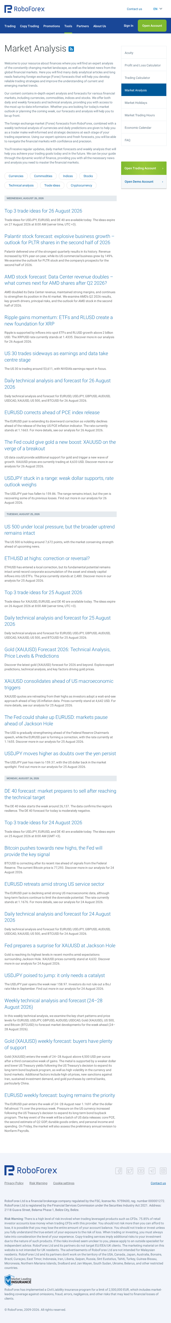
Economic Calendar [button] (138, 127)
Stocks (88, 176)
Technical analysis (21, 185)
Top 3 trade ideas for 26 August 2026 (43, 211)
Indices (68, 176)
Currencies (16, 176)
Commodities (43, 176)
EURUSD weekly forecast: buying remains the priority (59, 1095)
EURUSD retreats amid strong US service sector (54, 884)
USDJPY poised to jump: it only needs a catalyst (54, 975)
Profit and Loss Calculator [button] (143, 65)
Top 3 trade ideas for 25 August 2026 (43, 592)
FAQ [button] (127, 140)
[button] (24, 8)
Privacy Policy (14, 1183)
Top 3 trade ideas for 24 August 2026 (43, 822)
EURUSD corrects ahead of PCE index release (52, 412)
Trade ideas (52, 185)
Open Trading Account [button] (140, 168)
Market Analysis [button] (136, 90)
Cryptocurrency (81, 185)
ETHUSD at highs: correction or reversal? (47, 558)
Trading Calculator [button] (137, 78)
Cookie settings (63, 1183)
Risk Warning (38, 1183)
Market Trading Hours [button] (140, 115)
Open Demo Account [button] (139, 181)
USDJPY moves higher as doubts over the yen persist (60, 753)
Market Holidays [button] (136, 102)
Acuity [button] (129, 53)
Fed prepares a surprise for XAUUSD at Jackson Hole (59, 945)
